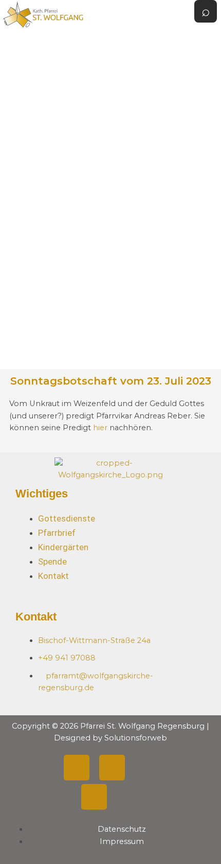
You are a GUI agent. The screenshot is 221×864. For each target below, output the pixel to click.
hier (101, 427)
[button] (169, 184)
